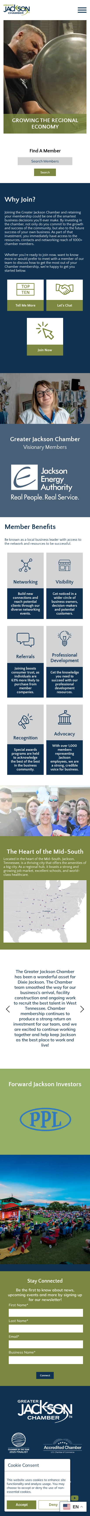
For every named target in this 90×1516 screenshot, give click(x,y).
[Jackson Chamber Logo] (16, 10)
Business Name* (22, 1352)
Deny (53, 1505)
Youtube (76, 1496)
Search (45, 172)
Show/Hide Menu (82, 10)
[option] (45, 483)
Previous (8, 1009)
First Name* (18, 1305)
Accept (22, 1505)
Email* (14, 1336)
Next (81, 1009)
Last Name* (18, 1321)
